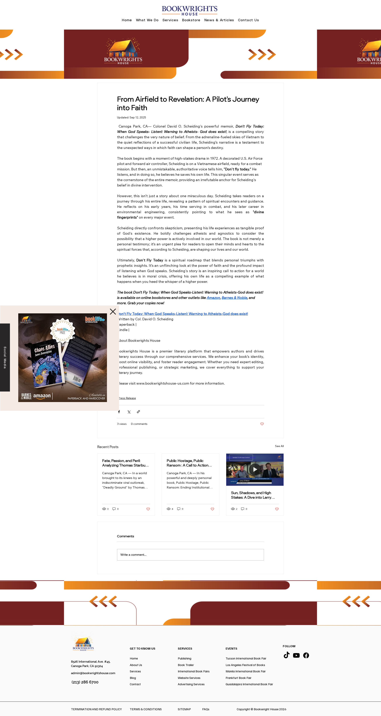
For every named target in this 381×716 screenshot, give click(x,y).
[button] (113, 312)
